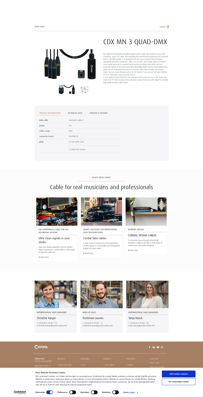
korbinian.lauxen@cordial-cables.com (98, 325)
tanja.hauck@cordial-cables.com (142, 325)
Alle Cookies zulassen (179, 374)
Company (107, 359)
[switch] (72, 392)
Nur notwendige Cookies (179, 382)
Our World (84, 359)
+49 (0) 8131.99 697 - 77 (93, 323)
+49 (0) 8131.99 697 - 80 (139, 323)
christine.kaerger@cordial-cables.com (52, 325)
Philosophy (131, 359)
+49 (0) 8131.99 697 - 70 (47, 323)
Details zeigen (129, 392)
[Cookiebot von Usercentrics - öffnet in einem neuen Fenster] (20, 392)
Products (61, 359)
